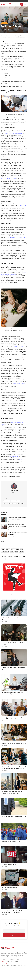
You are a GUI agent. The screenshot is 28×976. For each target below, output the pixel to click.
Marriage (23, 554)
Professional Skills (19, 503)
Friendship (22, 551)
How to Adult (11, 503)
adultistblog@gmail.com (7, 963)
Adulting (13, 501)
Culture (12, 549)
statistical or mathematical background (11, 402)
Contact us (3, 961)
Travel (3, 559)
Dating (17, 549)
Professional (4, 23)
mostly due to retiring (17, 346)
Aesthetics (17, 546)
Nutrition (4, 556)
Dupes (21, 549)
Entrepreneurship (5, 551)
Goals (18, 501)
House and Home (9, 554)
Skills (24, 556)
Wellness (7, 559)
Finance (5, 503)
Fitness (16, 551)
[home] (6, 4)
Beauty (22, 546)
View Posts (14, 492)
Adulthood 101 (7, 501)
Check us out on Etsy (6, 967)
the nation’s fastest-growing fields (13, 133)
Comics (3, 549)
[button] (25, 4)
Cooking (7, 549)
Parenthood (10, 556)
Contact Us (21, 4)
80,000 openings (13, 456)
